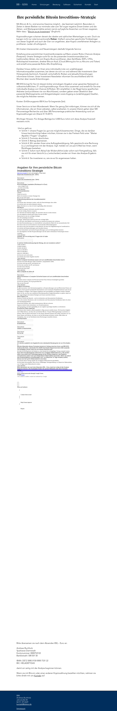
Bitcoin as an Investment (39, 31)
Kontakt (37, 675)
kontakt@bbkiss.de (24, 704)
